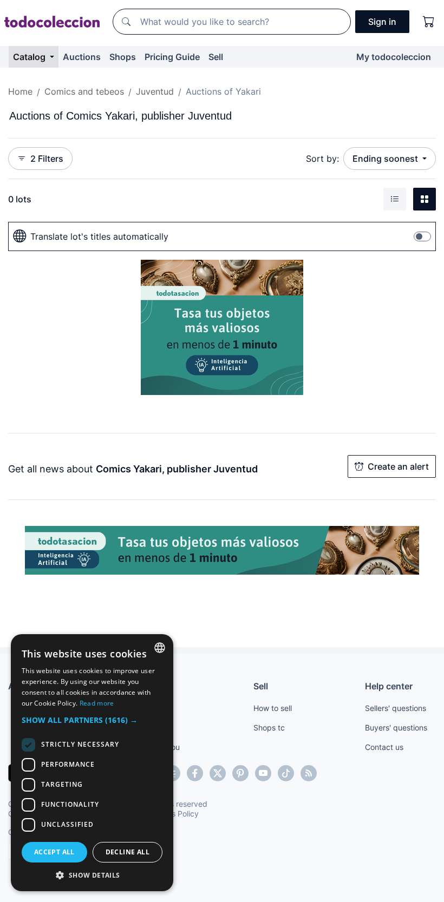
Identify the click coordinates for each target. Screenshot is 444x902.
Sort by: (322, 158)
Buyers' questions (396, 727)
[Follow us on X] (218, 773)
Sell (215, 56)
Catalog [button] (30, 56)
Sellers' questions (395, 708)
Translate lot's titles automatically (99, 236)
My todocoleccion (393, 56)
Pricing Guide (172, 56)
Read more (97, 703)
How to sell (272, 708)
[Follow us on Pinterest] (240, 773)
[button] (92, 720)
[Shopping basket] (428, 22)
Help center (389, 686)
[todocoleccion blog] (309, 773)
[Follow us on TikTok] (286, 773)
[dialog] (92, 762)
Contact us (384, 747)
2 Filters (46, 158)
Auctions (82, 56)
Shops (122, 56)
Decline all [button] (127, 852)
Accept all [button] (54, 852)
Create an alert (398, 466)
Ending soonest (386, 158)
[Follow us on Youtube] (263, 773)
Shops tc (269, 727)
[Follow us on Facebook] (195, 773)
